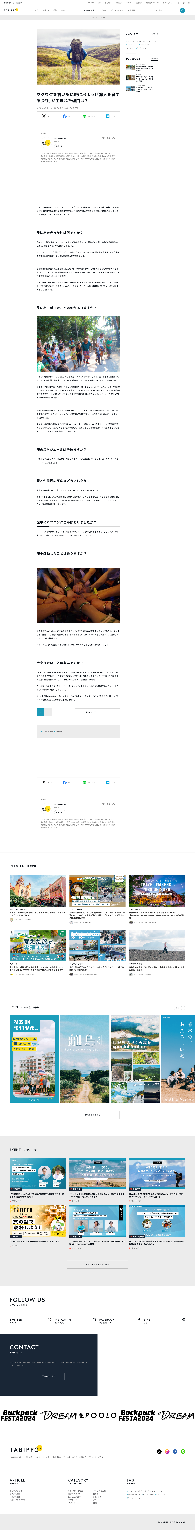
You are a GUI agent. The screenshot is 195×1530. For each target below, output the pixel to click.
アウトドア (144, 10)
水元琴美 (148, 974)
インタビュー (47, 731)
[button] (183, 1008)
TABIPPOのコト (132, 45)
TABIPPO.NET (61, 138)
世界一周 (59, 731)
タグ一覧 (155, 34)
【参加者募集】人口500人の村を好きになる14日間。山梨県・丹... (144, 68)
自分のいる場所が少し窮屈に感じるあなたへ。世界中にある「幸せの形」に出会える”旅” (37, 913)
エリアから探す (140, 64)
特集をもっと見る (92, 1114)
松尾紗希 (28, 920)
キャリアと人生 (99, 1491)
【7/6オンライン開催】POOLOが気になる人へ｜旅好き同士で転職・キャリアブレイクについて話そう (156, 1195)
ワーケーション (142, 48)
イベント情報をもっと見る (97, 1264)
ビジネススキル (117, 10)
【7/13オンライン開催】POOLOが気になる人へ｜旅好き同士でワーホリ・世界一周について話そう (96, 1195)
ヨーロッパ (131, 48)
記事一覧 (46, 10)
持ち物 (96, 1494)
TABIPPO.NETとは (94, 3)
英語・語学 (131, 10)
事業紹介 (119, 3)
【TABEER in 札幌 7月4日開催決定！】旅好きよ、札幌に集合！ (35, 1241)
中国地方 (139, 75)
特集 (55, 10)
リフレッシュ (73, 1503)
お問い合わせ (167, 3)
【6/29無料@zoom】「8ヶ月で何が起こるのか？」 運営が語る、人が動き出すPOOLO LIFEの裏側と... (97, 1242)
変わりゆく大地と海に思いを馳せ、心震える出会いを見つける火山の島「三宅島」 (157, 968)
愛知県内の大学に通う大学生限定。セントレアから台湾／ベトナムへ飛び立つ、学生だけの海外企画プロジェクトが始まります (37, 968)
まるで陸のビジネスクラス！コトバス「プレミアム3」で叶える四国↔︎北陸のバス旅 (96, 968)
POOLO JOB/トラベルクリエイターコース (141, 41)
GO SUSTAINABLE (75, 1491)
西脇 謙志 (88, 922)
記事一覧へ (60, 146)
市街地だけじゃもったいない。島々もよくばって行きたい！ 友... (144, 79)
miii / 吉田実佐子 (150, 922)
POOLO (128, 3)
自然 (95, 1503)
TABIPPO (13, 964)
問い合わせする (49, 1376)
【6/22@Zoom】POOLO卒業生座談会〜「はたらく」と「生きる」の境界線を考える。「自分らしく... (156, 1242)
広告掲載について (152, 3)
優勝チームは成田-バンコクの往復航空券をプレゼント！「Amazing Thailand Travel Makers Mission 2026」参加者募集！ (156, 915)
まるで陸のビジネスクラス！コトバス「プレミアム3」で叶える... (145, 90)
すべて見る (154, 58)
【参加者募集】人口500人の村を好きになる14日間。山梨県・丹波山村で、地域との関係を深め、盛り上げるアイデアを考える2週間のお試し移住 (97, 915)
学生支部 (139, 3)
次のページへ (92, 712)
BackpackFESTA (74, 1497)
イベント (63, 10)
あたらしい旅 (145, 45)
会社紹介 (108, 3)
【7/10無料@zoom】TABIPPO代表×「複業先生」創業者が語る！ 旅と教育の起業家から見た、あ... (37, 1195)
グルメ (103, 10)
